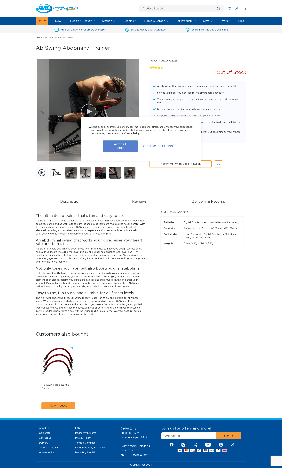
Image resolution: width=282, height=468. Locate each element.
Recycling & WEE (85, 452)
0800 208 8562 (130, 433)
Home (39, 37)
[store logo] (86, 8)
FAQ (77, 428)
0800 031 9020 (129, 450)
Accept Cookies (120, 146)
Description (70, 201)
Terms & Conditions (86, 442)
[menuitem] (42, 21)
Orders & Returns (48, 447)
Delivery (43, 442)
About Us (44, 428)
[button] (42, 110)
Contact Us (45, 438)
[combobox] (181, 8)
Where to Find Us (49, 452)
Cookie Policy (131, 133)
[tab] (70, 201)
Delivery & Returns (208, 201)
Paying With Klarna (85, 433)
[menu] (141, 21)
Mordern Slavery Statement (90, 447)
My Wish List (231, 9)
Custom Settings (158, 146)
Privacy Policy (83, 438)
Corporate (44, 433)
